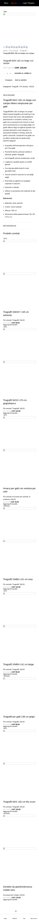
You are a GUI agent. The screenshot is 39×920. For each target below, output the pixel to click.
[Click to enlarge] (7, 42)
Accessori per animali (20, 497)
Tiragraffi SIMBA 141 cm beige (18, 664)
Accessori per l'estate (11, 895)
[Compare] (5, 307)
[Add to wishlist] (17, 307)
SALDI (31, 86)
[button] (10, 325)
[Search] (36, 3)
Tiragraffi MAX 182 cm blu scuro (19, 801)
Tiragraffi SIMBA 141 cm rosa (18, 579)
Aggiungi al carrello (23, 73)
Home (5, 51)
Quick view (11, 307)
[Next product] (8, 56)
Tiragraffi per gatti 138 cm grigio (19, 716)
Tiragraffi (23, 51)
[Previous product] (4, 56)
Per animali (14, 51)
